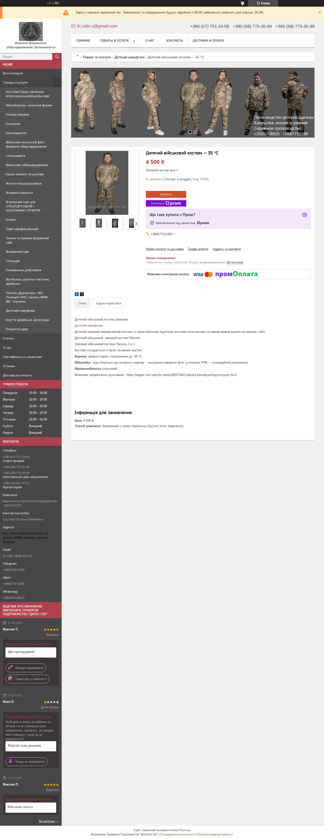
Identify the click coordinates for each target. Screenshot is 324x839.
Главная (83, 40)
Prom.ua (184, 830)
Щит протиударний (21, 652)
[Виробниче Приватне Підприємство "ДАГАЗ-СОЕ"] (31, 31)
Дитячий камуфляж (20, 310)
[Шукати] (57, 56)
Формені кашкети (19, 192)
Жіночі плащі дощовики (24, 183)
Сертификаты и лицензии (22, 357)
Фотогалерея (13, 73)
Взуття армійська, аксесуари (27, 320)
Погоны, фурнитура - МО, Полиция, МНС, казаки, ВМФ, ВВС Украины (27, 297)
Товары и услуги (15, 82)
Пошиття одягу (17, 329)
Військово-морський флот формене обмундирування (26, 144)
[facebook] (77, 295)
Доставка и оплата (17, 375)
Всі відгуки (47, 821)
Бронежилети (16, 133)
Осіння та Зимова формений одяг (27, 240)
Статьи (8, 338)
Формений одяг (17, 251)
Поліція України (17, 114)
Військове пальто (20, 807)
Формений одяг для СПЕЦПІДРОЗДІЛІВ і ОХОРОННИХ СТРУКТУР (23, 206)
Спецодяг (13, 261)
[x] (82, 295)
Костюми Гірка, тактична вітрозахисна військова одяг (28, 94)
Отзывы (9, 366)
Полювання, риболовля (23, 270)
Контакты (175, 40)
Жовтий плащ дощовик (24, 745)
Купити (166, 194)
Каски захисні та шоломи (25, 174)
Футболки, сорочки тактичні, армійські (28, 281)
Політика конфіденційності (215, 834)
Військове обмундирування (27, 165)
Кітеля (10, 219)
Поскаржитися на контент (177, 834)
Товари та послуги (97, 57)
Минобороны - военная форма (29, 105)
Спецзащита (15, 155)
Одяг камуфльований (22, 229)
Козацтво (13, 124)
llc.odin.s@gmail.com (17, 556)
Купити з (157, 203)
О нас (7, 347)
